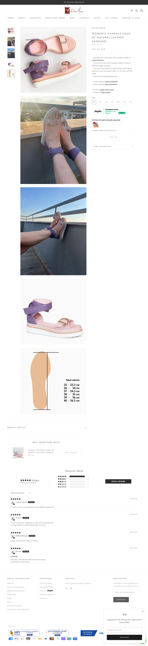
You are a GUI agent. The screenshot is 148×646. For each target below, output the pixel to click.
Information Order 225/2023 (18, 609)
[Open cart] (142, 10)
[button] (62, 476)
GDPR (9, 598)
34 (94, 102)
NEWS (11, 18)
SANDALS (84, 18)
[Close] (143, 611)
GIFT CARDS (111, 18)
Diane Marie (98, 28)
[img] (16, 499)
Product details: (16, 427)
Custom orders (46, 583)
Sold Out (113, 137)
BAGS (72, 18)
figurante (35, 18)
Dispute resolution (14, 606)
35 (100, 102)
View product (71, 453)
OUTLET (97, 18)
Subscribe (124, 637)
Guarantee (11, 594)
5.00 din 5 (35, 480)
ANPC (9, 602)
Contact (43, 598)
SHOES (21, 18)
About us (10, 583)
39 (124, 102)
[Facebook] (66, 588)
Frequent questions (47, 594)
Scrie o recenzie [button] (118, 481)
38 (118, 102)
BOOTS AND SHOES (55, 18)
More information (103, 146)
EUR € (11, 626)
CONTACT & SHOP (131, 18)
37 (112, 102)
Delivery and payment (16, 591)
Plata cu (43, 591)
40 (130, 102)
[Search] (137, 10)
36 (106, 102)
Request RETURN (46, 587)
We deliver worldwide (74, 2)
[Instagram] (71, 588)
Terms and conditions (15, 587)
